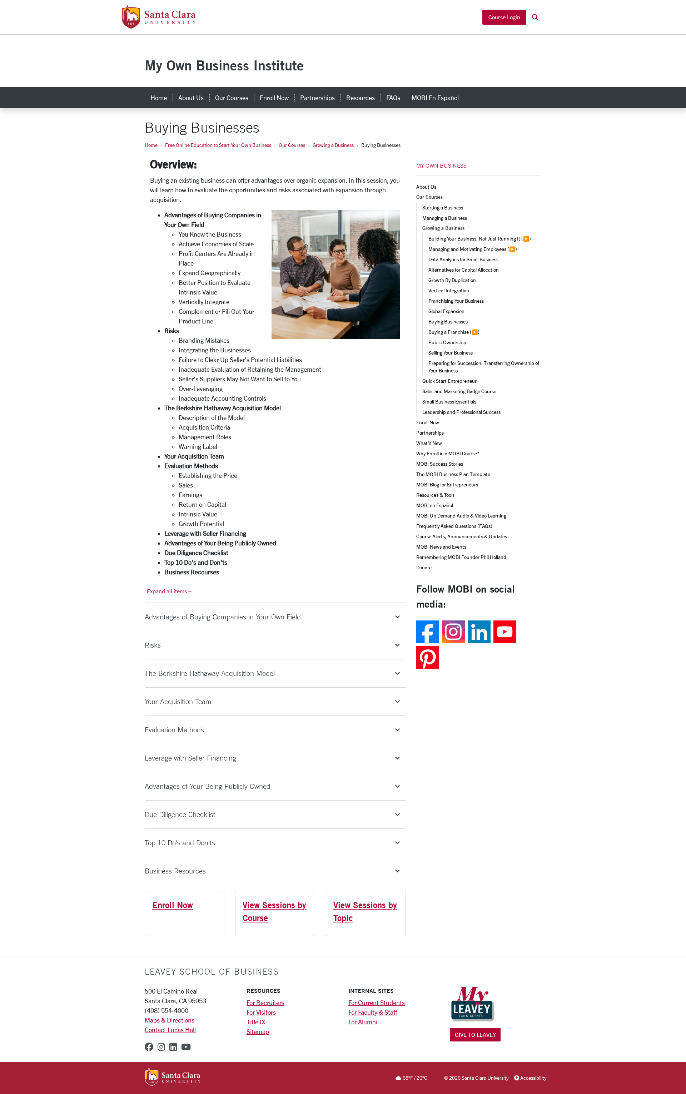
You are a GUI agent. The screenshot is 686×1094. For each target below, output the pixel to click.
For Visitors (261, 1012)
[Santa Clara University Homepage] (158, 25)
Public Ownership (447, 342)
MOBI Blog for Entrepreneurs (447, 484)
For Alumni (362, 1021)
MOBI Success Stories (439, 464)
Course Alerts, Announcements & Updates (461, 536)
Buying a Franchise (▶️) (453, 332)
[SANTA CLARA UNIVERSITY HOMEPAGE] (172, 1077)
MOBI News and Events (441, 547)
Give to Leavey (475, 1034)
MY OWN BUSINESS (441, 165)
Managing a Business (444, 218)
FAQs (393, 97)
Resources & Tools (435, 495)
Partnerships (317, 97)
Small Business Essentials (449, 402)
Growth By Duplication (452, 280)
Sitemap (258, 1031)
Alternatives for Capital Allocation (463, 270)
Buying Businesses (448, 321)
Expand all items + (169, 591)
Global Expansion (446, 311)
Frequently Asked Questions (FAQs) (454, 526)
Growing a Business (333, 145)
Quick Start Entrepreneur (449, 381)
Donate (424, 567)
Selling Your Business (450, 353)
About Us (191, 97)
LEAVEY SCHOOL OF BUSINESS (212, 971)
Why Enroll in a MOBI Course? (447, 453)
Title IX (256, 1021)
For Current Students (376, 1002)
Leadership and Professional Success (461, 412)
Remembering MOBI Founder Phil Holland (461, 557)
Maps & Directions (169, 1020)
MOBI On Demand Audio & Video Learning (461, 516)
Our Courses (231, 97)
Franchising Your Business (456, 301)
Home (158, 97)
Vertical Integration (448, 290)
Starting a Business (442, 207)
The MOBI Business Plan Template (453, 474)
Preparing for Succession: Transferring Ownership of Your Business (484, 366)
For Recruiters (265, 1002)
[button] (535, 17)
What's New (429, 443)
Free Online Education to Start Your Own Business (218, 145)
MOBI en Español (435, 97)
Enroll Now (274, 97)
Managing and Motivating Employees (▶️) (472, 249)
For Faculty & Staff (372, 1012)
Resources (360, 97)
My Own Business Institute (224, 65)
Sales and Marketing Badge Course (459, 391)
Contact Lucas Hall (170, 1029)
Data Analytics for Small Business (463, 259)
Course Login (504, 17)
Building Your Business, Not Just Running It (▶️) (479, 239)
